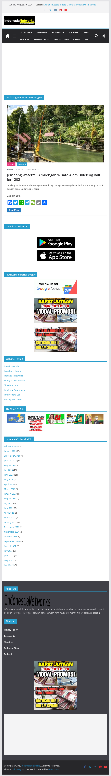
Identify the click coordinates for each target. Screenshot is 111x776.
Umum (86, 32)
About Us (8, 642)
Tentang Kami (41, 39)
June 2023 (9, 474)
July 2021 (8, 550)
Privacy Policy (11, 629)
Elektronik (58, 32)
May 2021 (8, 560)
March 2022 (9, 517)
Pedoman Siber (11, 648)
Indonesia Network (31, 169)
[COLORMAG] (27, 596)
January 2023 (10, 493)
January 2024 (10, 460)
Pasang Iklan (80, 39)
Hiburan (24, 39)
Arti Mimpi (42, 32)
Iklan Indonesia (11, 366)
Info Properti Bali (12, 394)
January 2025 (10, 451)
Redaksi (8, 654)
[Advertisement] (55, 73)
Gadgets (73, 32)
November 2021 (11, 531)
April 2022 (9, 512)
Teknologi (26, 32)
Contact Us (9, 636)
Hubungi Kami (61, 39)
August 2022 (10, 498)
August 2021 (10, 546)
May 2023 (8, 479)
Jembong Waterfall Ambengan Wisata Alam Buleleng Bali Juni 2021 (53, 177)
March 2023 (9, 489)
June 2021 (9, 555)
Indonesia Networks (13, 375)
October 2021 (10, 536)
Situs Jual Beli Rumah (14, 380)
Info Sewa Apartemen (14, 390)
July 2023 (8, 470)
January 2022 (10, 522)
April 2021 (9, 565)
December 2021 (11, 527)
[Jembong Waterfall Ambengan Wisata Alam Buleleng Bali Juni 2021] (55, 133)
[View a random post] (103, 36)
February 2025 (11, 446)
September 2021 (12, 541)
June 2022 (9, 508)
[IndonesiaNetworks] (7, 36)
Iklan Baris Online (12, 371)
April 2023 (9, 484)
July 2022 (8, 503)
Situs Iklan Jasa (11, 385)
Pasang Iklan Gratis (13, 399)
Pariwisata (22, 164)
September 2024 (12, 455)
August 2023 (10, 465)
